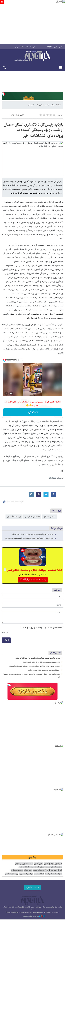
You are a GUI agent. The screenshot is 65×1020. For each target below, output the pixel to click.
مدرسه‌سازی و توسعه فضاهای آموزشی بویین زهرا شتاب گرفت (37, 658)
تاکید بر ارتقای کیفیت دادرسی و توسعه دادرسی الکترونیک (32, 534)
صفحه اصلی (56, 105)
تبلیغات (22, 47)
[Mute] (11, 394)
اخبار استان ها (42, 105)
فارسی (60, 47)
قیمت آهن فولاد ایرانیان (28, 867)
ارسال (6, 640)
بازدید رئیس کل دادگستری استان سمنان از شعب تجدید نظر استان (29, 538)
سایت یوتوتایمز (16, 870)
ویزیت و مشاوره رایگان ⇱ (33, 580)
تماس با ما (33, 47)
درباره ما (27, 47)
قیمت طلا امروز (39, 870)
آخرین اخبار (55, 653)
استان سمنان (49, 516)
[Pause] (6, 394)
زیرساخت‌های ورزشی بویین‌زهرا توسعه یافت (44, 670)
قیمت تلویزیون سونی (23, 863)
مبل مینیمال (56, 867)
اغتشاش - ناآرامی (32, 516)
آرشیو (16, 47)
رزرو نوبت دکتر (11, 873)
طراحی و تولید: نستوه (31, 916)
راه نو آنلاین (48, 863)
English (49, 47)
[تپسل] (3, 94)
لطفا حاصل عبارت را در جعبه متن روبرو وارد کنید (41, 627)
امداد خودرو (39, 873)
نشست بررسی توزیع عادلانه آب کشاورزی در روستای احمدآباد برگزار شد (34, 666)
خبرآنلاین (32, 56)
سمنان (30, 105)
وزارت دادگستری (14, 516)
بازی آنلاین (38, 863)
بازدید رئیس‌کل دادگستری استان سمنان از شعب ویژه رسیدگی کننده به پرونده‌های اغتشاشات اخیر (33, 130)
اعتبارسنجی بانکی (54, 870)
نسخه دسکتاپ (32, 887)
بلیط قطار (28, 870)
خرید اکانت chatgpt (53, 873)
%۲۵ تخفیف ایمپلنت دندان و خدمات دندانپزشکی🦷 (32, 570)
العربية (55, 47)
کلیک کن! (33, 412)
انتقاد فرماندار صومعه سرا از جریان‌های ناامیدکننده (41, 662)
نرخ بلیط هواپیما (26, 873)
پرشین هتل (45, 867)
